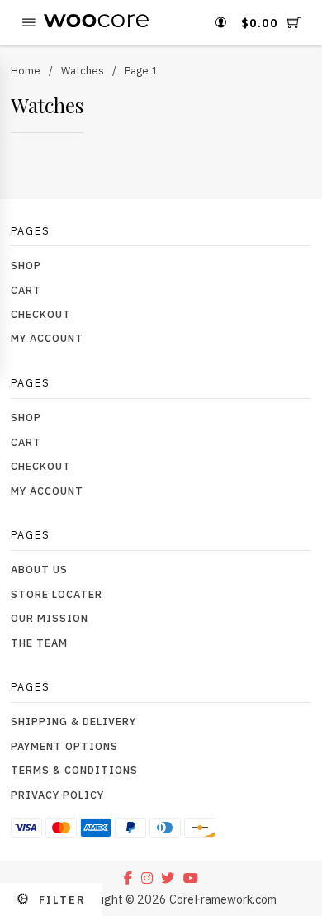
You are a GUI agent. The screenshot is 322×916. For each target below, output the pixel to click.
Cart (26, 290)
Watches (82, 70)
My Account (47, 337)
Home (25, 70)
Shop (26, 265)
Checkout (41, 313)
